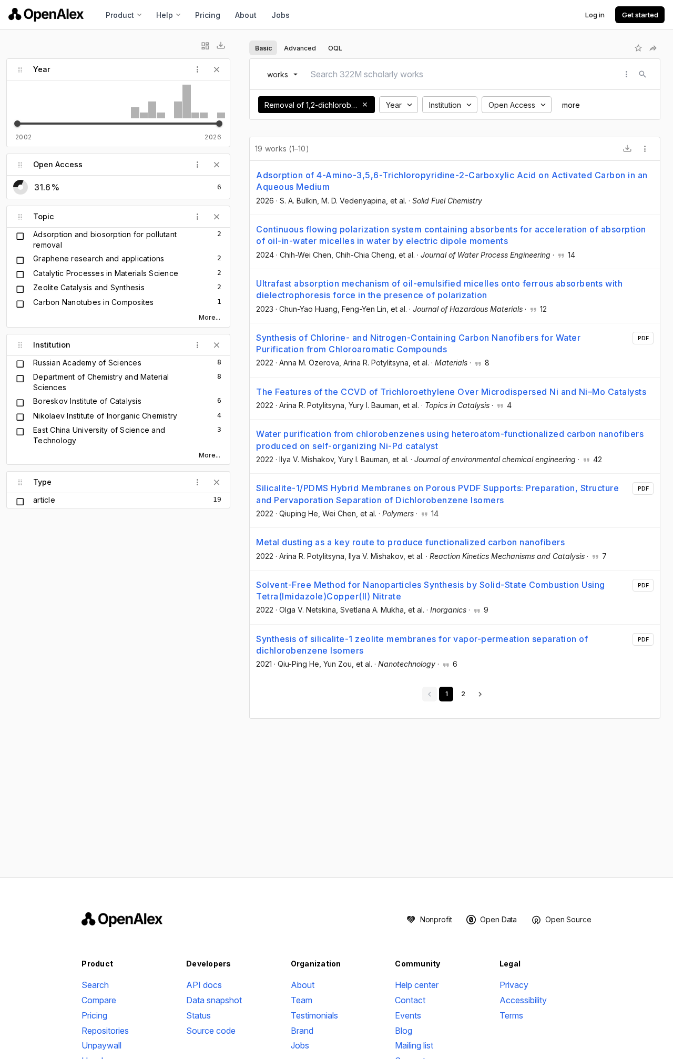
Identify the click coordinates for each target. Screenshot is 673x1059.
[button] (365, 104)
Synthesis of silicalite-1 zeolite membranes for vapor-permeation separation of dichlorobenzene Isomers (422, 645)
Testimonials (314, 1015)
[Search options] (626, 74)
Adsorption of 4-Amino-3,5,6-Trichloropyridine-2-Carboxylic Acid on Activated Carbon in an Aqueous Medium (452, 181)
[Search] (642, 74)
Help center (417, 985)
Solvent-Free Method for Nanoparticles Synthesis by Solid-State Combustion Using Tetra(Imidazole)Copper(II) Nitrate (430, 590)
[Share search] (653, 47)
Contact (410, 1000)
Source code (211, 1030)
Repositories (105, 1030)
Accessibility (523, 1000)
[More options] (645, 148)
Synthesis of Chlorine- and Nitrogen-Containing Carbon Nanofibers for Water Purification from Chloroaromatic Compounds (418, 343)
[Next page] (480, 694)
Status (198, 1015)
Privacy (513, 985)
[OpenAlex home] (46, 15)
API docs (204, 985)
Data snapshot (214, 1000)
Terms (511, 1015)
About (246, 15)
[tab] (263, 47)
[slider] (17, 123)
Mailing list (414, 1045)
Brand (302, 1030)
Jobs (280, 15)
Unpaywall (101, 1045)
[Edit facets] (205, 45)
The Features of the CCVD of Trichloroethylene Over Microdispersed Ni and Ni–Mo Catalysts (451, 391)
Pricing (207, 15)
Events (408, 1015)
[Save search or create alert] (638, 47)
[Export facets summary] (220, 45)
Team (301, 1000)
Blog (403, 1030)
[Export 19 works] (627, 148)
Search (95, 985)
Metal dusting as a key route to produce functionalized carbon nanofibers (410, 542)
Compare (98, 1000)
